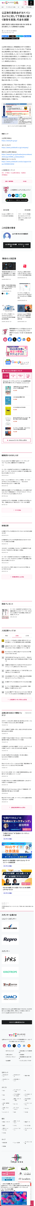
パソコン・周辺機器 (28, 376)
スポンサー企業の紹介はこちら (17, 1022)
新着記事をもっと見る (18, 577)
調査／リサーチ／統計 (17, 1099)
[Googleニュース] (24, 339)
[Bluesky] (19, 1045)
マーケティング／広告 (10, 7)
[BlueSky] (19, 339)
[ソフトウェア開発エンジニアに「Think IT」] (24, 1169)
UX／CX (16, 1104)
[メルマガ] (5, 339)
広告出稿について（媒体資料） (25, 1051)
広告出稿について (17, 1079)
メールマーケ (6, 1112)
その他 (26, 1112)
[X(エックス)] (14, 339)
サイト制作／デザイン (28, 1094)
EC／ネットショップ (16, 1108)
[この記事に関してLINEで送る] (24, 195)
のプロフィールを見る (17, 245)
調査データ (27, 1121)
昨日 (6, 635)
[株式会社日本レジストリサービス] (10, 959)
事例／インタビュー (17, 1121)
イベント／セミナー (17, 1129)
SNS (22, 7)
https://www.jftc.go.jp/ (9, 141)
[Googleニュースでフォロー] (24, 1045)
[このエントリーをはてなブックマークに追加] (16, 195)
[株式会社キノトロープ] (10, 972)
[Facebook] (10, 339)
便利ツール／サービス (6, 1129)
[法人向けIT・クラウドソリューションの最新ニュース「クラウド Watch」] (8, 1180)
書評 (4, 1125)
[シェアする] (9, 195)
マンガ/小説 (27, 1125)
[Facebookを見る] (9, 1045)
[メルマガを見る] (4, 1045)
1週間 (17, 635)
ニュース (3, 904)
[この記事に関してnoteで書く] (20, 195)
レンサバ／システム (28, 1103)
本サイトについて (10, 1051)
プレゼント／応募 (28, 1142)
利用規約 (22, 1054)
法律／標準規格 (6, 1103)
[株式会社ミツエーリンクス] (10, 927)
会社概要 (8, 1060)
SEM (15, 1112)
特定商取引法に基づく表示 (25, 1057)
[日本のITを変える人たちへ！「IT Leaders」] (24, 1180)
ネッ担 (21, 333)
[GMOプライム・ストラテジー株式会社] (10, 998)
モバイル (27, 1108)
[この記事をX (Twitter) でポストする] (13, 195)
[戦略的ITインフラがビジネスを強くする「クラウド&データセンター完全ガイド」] (8, 1169)
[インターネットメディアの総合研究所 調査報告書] (24, 1174)
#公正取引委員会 (15, 173)
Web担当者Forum (7, 2)
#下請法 (7, 173)
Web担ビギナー (5, 1075)
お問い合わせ (9, 1054)
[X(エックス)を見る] (14, 1045)
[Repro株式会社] (10, 940)
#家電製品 (4, 175)
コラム (15, 1125)
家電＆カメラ (20, 375)
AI (18, 7)
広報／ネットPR (6, 1108)
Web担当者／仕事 (28, 1099)
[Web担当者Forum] (17, 1036)
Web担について (6, 1079)
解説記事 (5, 1142)
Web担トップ (4, 903)
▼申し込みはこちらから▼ (8, 1190)
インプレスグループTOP (25, 1060)
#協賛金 (23, 173)
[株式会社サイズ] (10, 985)
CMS (4, 1099)
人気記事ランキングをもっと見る (18, 699)
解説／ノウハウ (6, 1121)
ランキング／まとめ (28, 1129)
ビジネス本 (13, 375)
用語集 (4, 1146)
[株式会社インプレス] (17, 1158)
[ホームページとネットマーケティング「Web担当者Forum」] (8, 1174)
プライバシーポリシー (11, 1057)
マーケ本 (6, 376)
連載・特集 (27, 1075)
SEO (3, 7)
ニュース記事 (17, 1142)
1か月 (27, 635)
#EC (3, 173)
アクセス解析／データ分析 (17, 1094)
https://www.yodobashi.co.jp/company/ (15, 147)
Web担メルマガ (17, 1075)
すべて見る (18, 510)
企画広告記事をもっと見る (18, 807)
